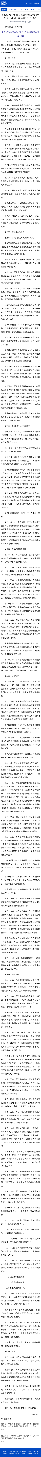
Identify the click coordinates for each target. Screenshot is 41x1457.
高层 (20, 9)
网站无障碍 (37, 3)
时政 (26, 9)
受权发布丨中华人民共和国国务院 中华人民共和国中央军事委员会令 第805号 (20, 1437)
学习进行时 (13, 9)
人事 (32, 9)
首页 (4, 9)
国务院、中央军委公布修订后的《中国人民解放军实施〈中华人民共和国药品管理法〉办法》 (20, 1425)
